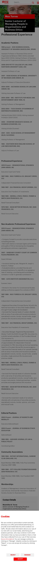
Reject (12, 555)
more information (7, 539)
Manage (27, 555)
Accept (20, 559)
